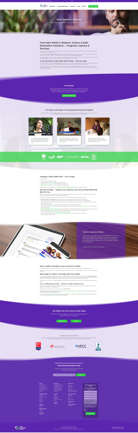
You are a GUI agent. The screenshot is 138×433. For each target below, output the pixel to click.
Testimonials (42, 387)
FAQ (69, 384)
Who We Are (42, 385)
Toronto (55, 396)
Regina (40, 410)
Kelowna (41, 401)
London (55, 400)
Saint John (70, 396)
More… (76, 427)
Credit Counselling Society (54, 294)
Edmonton (41, 405)
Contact (84, 6)
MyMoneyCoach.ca (72, 390)
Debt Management (58, 387)
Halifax (69, 402)
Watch (98, 141)
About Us (72, 6)
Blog (79, 6)
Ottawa (55, 395)
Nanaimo (41, 400)
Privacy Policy (65, 426)
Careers (41, 391)
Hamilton (56, 398)
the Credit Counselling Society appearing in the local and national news (75, 148)
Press (47, 389)
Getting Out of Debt (58, 384)
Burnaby (41, 396)
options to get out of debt (49, 183)
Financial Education (63, 6)
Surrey (40, 398)
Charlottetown (71, 399)
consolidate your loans (56, 67)
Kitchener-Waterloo (58, 399)
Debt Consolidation (58, 389)
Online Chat (62, 321)
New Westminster (43, 397)
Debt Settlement (57, 386)
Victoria (41, 399)
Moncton (70, 395)
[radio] (90, 409)
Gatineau (55, 403)
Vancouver (41, 395)
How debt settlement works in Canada (49, 208)
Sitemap (70, 389)
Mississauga (56, 397)
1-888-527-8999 (93, 6)
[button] (97, 1)
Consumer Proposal (58, 390)
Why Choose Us (42, 384)
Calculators (70, 385)
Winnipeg (41, 414)
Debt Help (52, 6)
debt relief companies (52, 211)
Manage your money (45, 185)
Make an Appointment (69, 95)
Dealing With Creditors (58, 385)
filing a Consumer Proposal (84, 206)
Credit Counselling (43, 386)
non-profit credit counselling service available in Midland (74, 290)
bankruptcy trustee (50, 206)
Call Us (76, 321)
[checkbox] (90, 410)
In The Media (42, 389)
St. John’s (70, 405)
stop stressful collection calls (63, 213)
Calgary (40, 406)
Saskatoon (41, 409)
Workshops (70, 386)
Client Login (41, 390)
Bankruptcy (56, 391)
